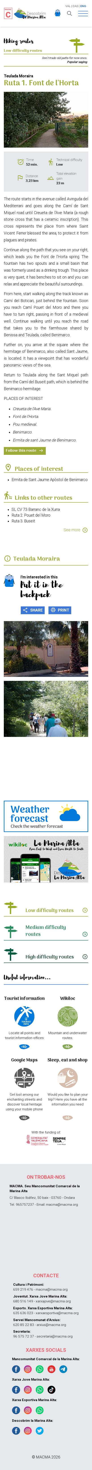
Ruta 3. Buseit (23, 521)
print (59, 610)
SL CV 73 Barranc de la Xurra (36, 509)
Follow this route (25, 450)
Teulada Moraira (36, 559)
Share (33, 610)
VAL (68, 6)
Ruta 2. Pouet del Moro (31, 515)
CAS (75, 6)
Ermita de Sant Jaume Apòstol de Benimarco (50, 479)
